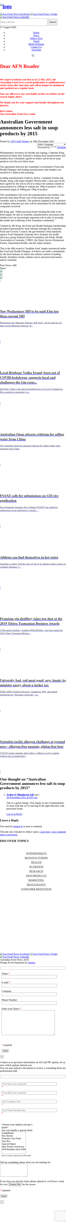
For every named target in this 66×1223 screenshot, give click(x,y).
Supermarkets (36, 853)
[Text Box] (14, 1141)
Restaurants (36, 884)
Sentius (31, 962)
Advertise (36, 49)
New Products (36, 875)
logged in (18, 826)
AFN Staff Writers (19, 141)
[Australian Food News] (6, 6)
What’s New (36, 38)
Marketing (36, 880)
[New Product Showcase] (14, 1146)
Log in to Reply (14, 814)
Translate (61, 147)
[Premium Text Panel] (14, 1138)
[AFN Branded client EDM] (14, 1149)
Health (36, 862)
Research (36, 871)
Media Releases (36, 44)
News (36, 35)
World (36, 41)
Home (36, 32)
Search (52, 22)
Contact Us (36, 47)
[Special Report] (14, 1144)
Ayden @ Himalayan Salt (20, 794)
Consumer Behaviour (36, 889)
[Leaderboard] (14, 1133)
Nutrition (36, 866)
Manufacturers (36, 857)
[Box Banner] (14, 1136)
